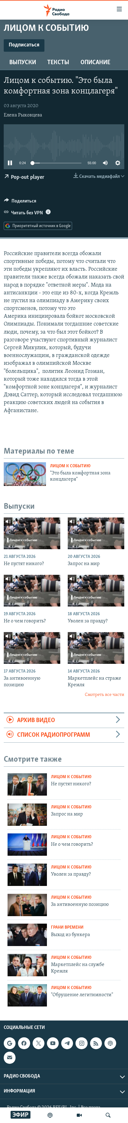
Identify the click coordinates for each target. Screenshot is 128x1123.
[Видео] (79, 1115)
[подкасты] (50, 1115)
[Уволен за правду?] (96, 591)
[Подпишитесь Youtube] (53, 1043)
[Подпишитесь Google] (10, 1043)
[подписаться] (10, 1058)
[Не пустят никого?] (32, 533)
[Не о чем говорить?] (32, 591)
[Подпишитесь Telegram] (67, 1043)
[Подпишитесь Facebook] (24, 1043)
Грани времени (67, 927)
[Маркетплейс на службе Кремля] (27, 965)
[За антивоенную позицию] (32, 648)
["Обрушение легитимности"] (27, 995)
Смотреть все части (104, 694)
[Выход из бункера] (27, 935)
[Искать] (108, 1115)
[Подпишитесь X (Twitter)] (38, 1043)
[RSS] (96, 1043)
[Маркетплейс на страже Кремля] (96, 648)
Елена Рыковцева (23, 115)
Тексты (58, 62)
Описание (95, 62)
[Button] (20, 202)
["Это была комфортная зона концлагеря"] (25, 474)
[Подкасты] (110, 1043)
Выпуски (22, 62)
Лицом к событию (70, 466)
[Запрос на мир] (96, 533)
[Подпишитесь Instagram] (81, 1043)
